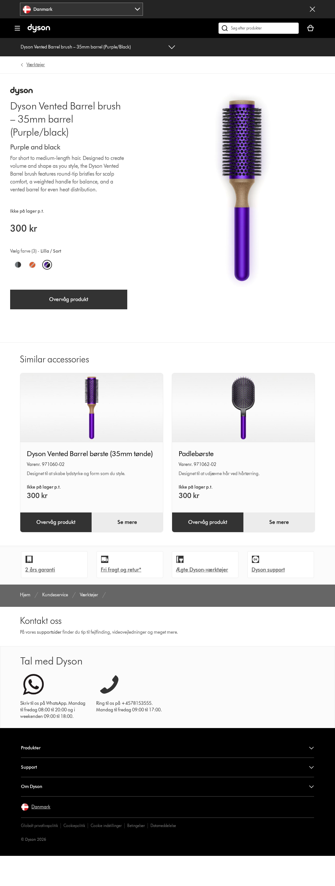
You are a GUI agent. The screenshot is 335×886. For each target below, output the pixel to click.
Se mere (127, 522)
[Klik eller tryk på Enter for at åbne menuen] (17, 28)
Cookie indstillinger (106, 825)
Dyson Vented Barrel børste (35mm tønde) (90, 453)
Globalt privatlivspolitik (39, 825)
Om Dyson (31, 786)
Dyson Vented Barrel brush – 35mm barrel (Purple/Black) (76, 47)
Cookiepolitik (74, 825)
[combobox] (81, 9)
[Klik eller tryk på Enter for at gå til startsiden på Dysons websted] (38, 31)
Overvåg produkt (68, 299)
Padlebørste (196, 453)
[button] (35, 807)
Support (29, 767)
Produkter (31, 748)
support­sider (49, 632)
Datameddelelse (163, 825)
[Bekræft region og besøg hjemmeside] (312, 9)
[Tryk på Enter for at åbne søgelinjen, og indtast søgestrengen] (259, 28)
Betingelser (136, 825)
